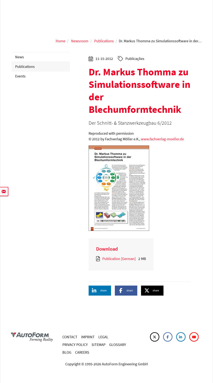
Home (60, 41)
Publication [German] (119, 258)
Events (20, 76)
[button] (100, 291)
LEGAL (103, 337)
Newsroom (79, 41)
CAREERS (82, 352)
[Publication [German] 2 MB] (99, 258)
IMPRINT (88, 337)
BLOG (66, 352)
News (19, 57)
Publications (104, 41)
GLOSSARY (117, 344)
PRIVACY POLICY (75, 344)
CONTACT (69, 337)
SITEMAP (98, 344)
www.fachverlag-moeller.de (162, 139)
